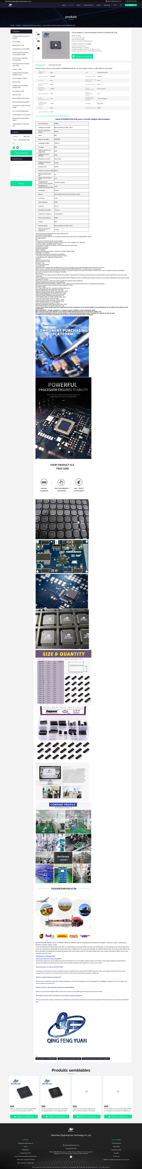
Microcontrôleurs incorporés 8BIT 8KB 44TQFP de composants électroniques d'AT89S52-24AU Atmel (55, 1110)
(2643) (20, 111)
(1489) (20, 53)
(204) (17, 69)
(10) (20, 125)
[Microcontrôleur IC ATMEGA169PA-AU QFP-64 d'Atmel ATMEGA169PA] (87, 1092)
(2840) (20, 102)
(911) (20, 59)
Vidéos (78, 5)
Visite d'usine (116, 1146)
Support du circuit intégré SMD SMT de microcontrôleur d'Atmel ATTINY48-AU (21, 1109)
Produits (71, 5)
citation (131, 5)
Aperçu (64, 5)
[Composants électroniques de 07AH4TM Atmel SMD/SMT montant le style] (118, 1092)
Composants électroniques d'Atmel (32, 25)
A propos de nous (88, 5)
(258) (19, 78)
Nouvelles (116, 1153)
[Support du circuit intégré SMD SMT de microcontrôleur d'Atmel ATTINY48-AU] (24, 1092)
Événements (107, 5)
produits (18, 25)
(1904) (20, 49)
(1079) (21, 114)
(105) (18, 45)
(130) (20, 86)
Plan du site (116, 1156)
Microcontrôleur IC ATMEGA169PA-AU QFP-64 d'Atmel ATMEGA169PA (86, 1109)
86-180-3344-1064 (132, 1)
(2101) (20, 98)
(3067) (21, 119)
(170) (16, 94)
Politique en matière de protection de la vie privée (116, 1159)
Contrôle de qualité (116, 1149)
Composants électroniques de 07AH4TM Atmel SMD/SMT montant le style (118, 1109)
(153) (18, 91)
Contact (98, 5)
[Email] (18, 148)
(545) (16, 82)
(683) (16, 41)
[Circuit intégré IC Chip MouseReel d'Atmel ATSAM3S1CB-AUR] (56, 45)
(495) (20, 64)
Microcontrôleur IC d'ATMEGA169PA (46, 1058)
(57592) (21, 37)
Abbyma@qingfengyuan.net (114, 1)
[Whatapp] (14, 147)
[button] (12, 1096)
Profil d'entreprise (116, 1143)
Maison (12, 25)
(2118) (21, 106)
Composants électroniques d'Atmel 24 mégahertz (96, 1058)
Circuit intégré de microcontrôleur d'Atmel (69, 1058)
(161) (20, 74)
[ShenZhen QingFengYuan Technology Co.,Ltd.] (10, 5)
